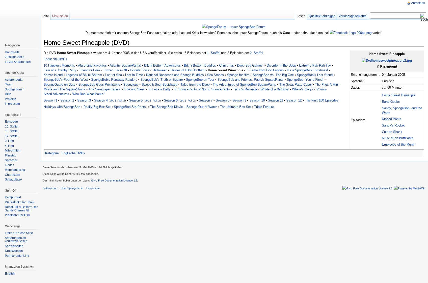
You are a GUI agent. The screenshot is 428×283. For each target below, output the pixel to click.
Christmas (226, 65)
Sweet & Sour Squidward (159, 84)
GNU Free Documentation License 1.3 (114, 180)
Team (8, 84)
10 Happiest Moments (59, 65)
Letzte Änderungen (18, 62)
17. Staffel (11, 136)
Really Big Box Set (97, 107)
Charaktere (12, 175)
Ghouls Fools (139, 70)
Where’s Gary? (302, 89)
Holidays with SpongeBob (62, 107)
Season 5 (136, 100)
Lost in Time (134, 75)
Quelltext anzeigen (322, 16)
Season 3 (84, 100)
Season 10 (257, 100)
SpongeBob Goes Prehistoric (99, 84)
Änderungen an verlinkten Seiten (16, 239)
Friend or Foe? (90, 70)
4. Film (9, 146)
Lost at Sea (113, 75)
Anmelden (418, 3)
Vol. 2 (121, 100)
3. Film (9, 141)
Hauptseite (12, 52)
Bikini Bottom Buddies (200, 65)
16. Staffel (11, 131)
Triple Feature (264, 107)
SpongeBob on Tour (200, 79)
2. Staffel (256, 53)
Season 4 (101, 100)
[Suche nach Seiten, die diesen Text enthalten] (423, 17)
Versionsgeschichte (353, 16)
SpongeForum (14, 89)
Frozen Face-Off (115, 70)
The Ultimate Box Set (235, 107)
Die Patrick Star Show (19, 202)
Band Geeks (391, 101)
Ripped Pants (391, 119)
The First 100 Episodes (321, 100)
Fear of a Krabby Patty (60, 70)
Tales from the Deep (195, 84)
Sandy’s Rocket (393, 125)
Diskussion (60, 16)
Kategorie (52, 153)
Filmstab (10, 155)
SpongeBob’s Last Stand (315, 75)
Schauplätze (13, 179)
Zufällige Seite (14, 57)
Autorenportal (14, 79)
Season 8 (222, 100)
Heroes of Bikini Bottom (187, 70)
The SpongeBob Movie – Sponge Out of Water (183, 107)
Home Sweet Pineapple (398, 95)
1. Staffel (213, 53)
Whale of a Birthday (275, 89)
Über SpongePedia (72, 188)
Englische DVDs (55, 59)
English (10, 273)
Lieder (9, 165)
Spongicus (130, 84)
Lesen (301, 16)
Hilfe (8, 94)
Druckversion (14, 251)
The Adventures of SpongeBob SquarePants (244, 84)
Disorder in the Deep (281, 65)
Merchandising (15, 170)
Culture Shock (392, 132)
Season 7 (206, 100)
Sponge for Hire (238, 75)
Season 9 (239, 100)
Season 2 (67, 100)
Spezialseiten (14, 246)
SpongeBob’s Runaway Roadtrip (114, 79)
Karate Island (53, 75)
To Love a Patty (159, 89)
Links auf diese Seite (19, 233)
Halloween (160, 70)
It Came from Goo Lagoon (265, 70)
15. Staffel (11, 126)
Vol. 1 (113, 100)
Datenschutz (50, 188)
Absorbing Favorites (92, 65)
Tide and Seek (134, 89)
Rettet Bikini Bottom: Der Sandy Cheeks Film (21, 208)
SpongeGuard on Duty (59, 84)
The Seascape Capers (105, 89)
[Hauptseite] (20, 20)
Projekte (10, 99)
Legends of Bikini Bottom (84, 75)
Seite (45, 16)
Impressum (12, 103)
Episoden (11, 121)
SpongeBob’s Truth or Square (161, 79)
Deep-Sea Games (250, 65)
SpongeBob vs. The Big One (273, 75)
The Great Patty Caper (295, 84)
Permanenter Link (17, 255)
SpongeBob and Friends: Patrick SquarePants (250, 79)
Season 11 (275, 100)
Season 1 (50, 100)
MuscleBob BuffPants (397, 138)
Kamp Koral (13, 197)
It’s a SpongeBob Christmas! (307, 70)
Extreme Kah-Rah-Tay (315, 65)
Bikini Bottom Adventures (162, 65)
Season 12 (294, 100)
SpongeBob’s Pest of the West (66, 79)
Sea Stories (215, 75)
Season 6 (171, 100)
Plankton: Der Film (17, 215)
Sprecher (11, 160)
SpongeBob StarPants (130, 107)
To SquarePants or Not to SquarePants (202, 89)
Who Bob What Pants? (88, 94)
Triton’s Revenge (245, 89)
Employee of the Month (398, 144)
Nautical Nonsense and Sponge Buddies (175, 75)
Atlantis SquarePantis (125, 65)
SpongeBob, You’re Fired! (305, 79)
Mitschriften (12, 150)
